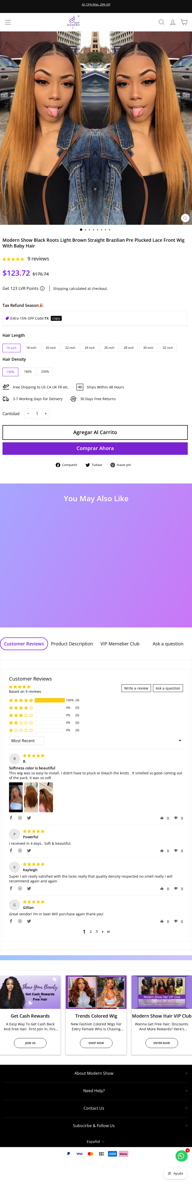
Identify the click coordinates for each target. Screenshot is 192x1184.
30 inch (148, 348)
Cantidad (11, 413)
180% (28, 371)
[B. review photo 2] (31, 797)
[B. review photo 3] (46, 797)
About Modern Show (93, 1073)
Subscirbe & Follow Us (94, 1125)
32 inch (168, 348)
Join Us (30, 1043)
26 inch (109, 348)
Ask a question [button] (168, 688)
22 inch (70, 348)
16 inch (11, 348)
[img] (33, 755)
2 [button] (91, 931)
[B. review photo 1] (16, 797)
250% (45, 371)
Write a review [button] (136, 688)
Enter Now (162, 1043)
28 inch (129, 348)
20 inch (51, 348)
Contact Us (94, 1108)
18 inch (31, 348)
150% (10, 372)
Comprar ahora (95, 448)
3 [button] (97, 931)
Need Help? (94, 1090)
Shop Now (96, 1043)
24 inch (90, 348)
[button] (13, 259)
